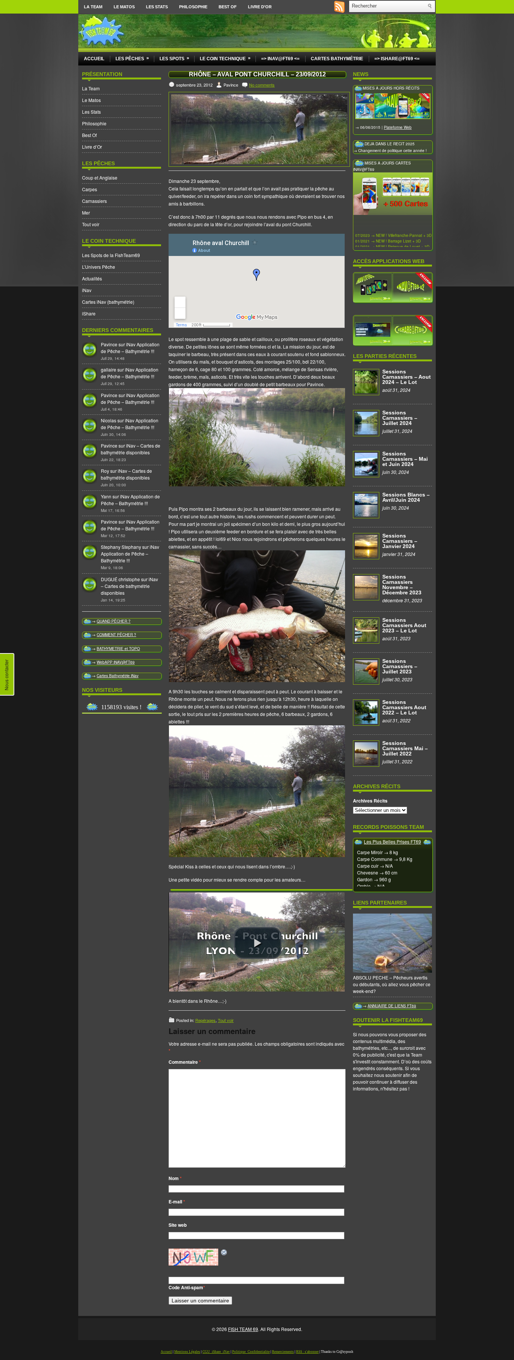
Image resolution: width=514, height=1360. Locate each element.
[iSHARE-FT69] (392, 329)
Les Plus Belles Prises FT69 (392, 841)
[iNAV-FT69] (392, 286)
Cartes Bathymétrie (337, 58)
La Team (93, 7)
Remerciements (283, 1352)
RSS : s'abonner (307, 1352)
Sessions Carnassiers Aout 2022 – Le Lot (404, 707)
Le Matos (124, 7)
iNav (86, 290)
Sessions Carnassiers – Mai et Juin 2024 (405, 459)
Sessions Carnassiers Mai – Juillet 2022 (405, 748)
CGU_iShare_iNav (216, 1352)
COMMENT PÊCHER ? (116, 634)
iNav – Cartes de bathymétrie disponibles (130, 448)
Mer (86, 212)
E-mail (177, 1201)
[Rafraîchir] (224, 1252)
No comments (262, 85)
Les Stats (157, 7)
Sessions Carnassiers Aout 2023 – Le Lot (404, 625)
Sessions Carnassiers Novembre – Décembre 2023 (401, 584)
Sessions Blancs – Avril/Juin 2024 (406, 497)
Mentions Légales (187, 1352)
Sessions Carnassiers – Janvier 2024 (399, 541)
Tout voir (90, 224)
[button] (257, 943)
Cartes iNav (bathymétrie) (108, 301)
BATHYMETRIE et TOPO (118, 648)
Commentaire (185, 1061)
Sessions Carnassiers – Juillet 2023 (399, 666)
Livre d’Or (260, 7)
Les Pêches (132, 58)
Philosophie (193, 7)
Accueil (94, 58)
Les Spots (174, 58)
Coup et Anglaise (99, 177)
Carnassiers (94, 201)
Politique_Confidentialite (251, 1352)
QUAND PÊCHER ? (114, 621)
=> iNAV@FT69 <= (280, 58)
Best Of (228, 7)
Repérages (205, 1020)
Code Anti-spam (186, 1287)
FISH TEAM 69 (243, 1329)
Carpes (89, 189)
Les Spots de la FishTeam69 (111, 255)
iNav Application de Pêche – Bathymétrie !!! (130, 347)
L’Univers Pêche (98, 266)
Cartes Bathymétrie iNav (117, 675)
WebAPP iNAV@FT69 (116, 662)
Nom (175, 1178)
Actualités (92, 278)
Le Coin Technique (225, 58)
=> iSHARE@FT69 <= (397, 58)
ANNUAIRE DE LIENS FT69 (392, 1005)
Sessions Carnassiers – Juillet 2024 (399, 418)
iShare (89, 313)
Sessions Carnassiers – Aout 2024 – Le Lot (406, 377)
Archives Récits (370, 800)
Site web (178, 1224)
